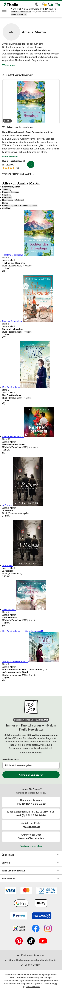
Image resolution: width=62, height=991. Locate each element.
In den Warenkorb (30, 164)
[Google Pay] (21, 903)
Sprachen (6, 195)
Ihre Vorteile (8, 878)
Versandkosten (33, 986)
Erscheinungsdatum (11, 206)
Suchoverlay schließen (21, 12)
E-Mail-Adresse (10, 759)
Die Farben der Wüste (13, 436)
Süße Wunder (9, 609)
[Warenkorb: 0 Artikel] (57, 4)
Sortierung (6, 189)
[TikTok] (31, 941)
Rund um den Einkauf (13, 870)
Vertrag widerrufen (31, 846)
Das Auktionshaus (11, 387)
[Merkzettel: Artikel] (50, 4)
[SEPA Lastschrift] (46, 891)
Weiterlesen (8, 65)
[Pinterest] (19, 941)
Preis (4, 197)
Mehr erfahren (10, 156)
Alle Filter (6, 208)
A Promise (7, 505)
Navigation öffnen (4, 11)
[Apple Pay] (40, 903)
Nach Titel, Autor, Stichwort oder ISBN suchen (33, 9)
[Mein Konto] (43, 4)
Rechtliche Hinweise (31, 752)
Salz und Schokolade (12, 321)
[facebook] (36, 929)
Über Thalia (8, 854)
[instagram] (48, 929)
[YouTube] (43, 941)
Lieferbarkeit (7, 200)
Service (6, 862)
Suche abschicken (19, 14)
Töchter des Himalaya (31, 101)
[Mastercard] (26, 891)
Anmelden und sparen (31, 774)
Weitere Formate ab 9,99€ (16, 173)
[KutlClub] (18, 929)
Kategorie (6, 192)
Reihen (5, 203)
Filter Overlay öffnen (11, 187)
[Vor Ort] (37, 4)
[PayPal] (18, 916)
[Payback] (42, 916)
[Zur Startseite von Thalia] (17, 4)
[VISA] (10, 891)
